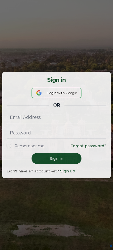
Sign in (56, 158)
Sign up (67, 171)
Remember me (29, 145)
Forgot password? (88, 145)
